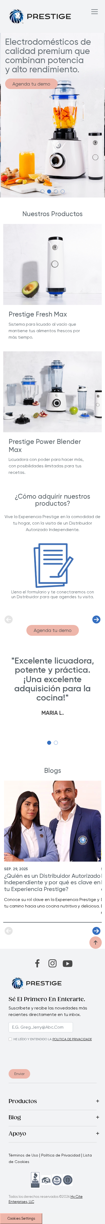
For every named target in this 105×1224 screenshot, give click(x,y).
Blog (15, 1118)
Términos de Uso (23, 1155)
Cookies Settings (21, 1218)
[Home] (40, 16)
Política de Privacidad (60, 1155)
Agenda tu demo (31, 84)
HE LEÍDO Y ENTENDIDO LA (32, 1039)
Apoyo (17, 1134)
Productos (23, 1101)
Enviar (19, 1074)
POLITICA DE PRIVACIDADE (72, 1039)
